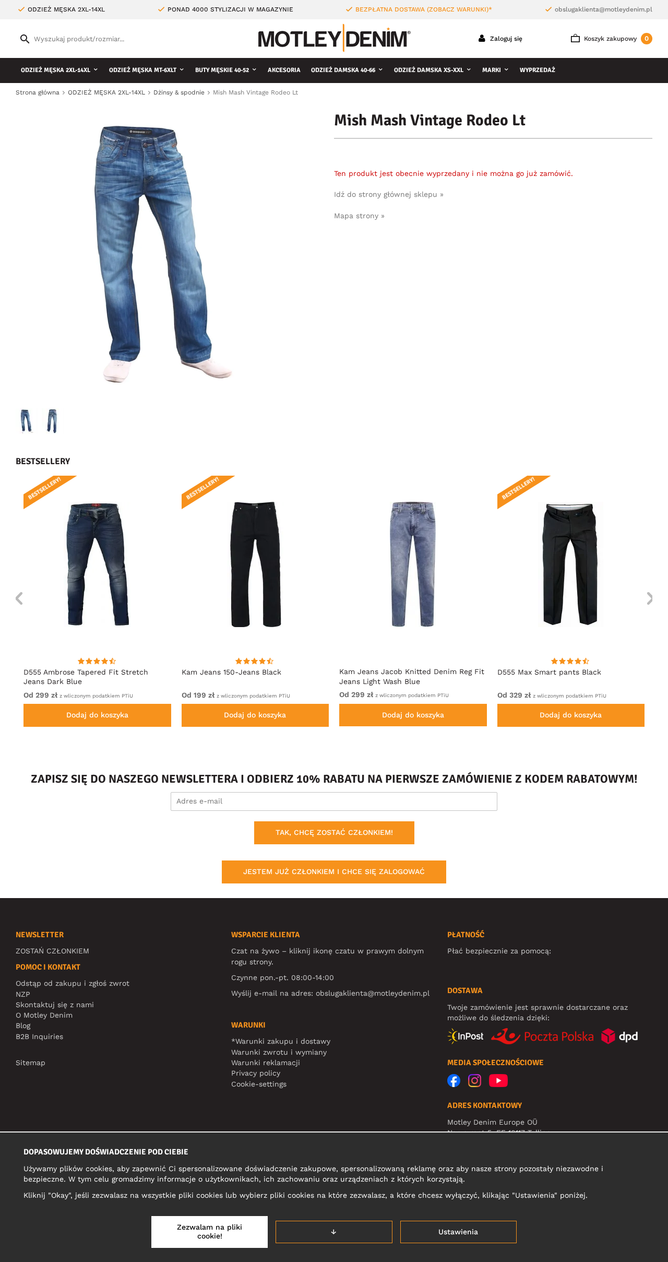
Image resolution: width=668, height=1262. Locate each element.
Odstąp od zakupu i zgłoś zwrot (72, 983)
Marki (491, 70)
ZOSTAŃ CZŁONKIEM (52, 951)
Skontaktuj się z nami (55, 1004)
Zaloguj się (505, 38)
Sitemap (30, 1062)
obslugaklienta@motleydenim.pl (603, 9)
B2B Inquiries (39, 1036)
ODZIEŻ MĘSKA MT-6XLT (142, 70)
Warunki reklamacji (265, 1062)
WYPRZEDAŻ (537, 70)
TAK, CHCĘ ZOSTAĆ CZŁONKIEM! (334, 832)
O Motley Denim (44, 1015)
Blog (23, 1025)
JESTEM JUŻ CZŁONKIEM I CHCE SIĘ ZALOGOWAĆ (334, 871)
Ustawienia (458, 1232)
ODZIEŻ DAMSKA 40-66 (343, 70)
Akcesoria (284, 70)
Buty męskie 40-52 (222, 70)
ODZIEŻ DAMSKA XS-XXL (428, 70)
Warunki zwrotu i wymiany (279, 1052)
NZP (23, 994)
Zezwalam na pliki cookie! (209, 1232)
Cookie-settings (259, 1084)
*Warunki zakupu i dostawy (280, 1041)
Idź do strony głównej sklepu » (389, 194)
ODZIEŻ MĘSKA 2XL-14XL (55, 70)
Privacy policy (255, 1073)
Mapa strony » (359, 215)
